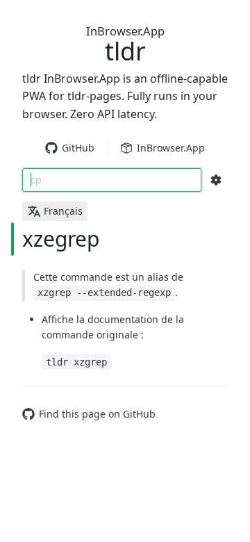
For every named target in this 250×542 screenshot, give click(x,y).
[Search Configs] (216, 180)
